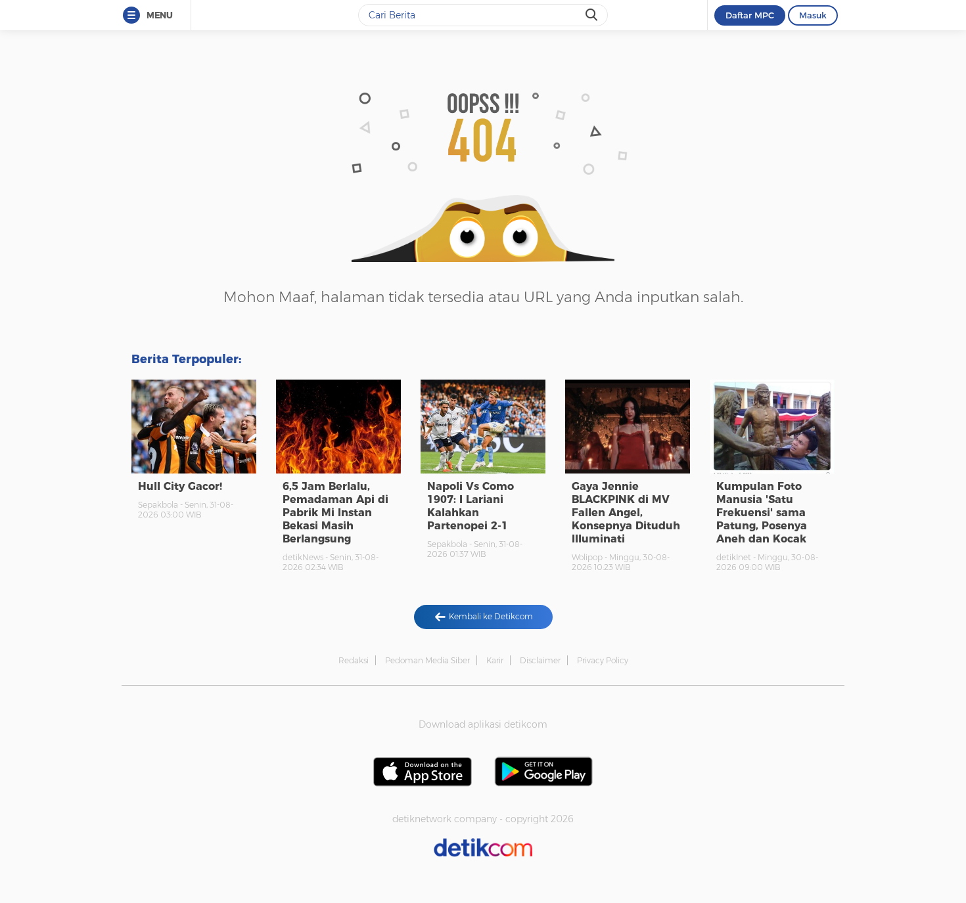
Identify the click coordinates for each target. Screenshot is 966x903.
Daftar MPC (749, 15)
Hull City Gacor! (180, 486)
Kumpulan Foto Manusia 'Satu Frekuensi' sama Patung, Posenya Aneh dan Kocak (761, 512)
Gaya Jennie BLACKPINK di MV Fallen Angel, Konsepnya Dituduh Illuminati (626, 512)
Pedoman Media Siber (427, 660)
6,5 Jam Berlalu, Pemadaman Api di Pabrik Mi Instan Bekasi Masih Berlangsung (335, 512)
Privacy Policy (602, 660)
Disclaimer (540, 660)
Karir (494, 660)
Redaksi (353, 660)
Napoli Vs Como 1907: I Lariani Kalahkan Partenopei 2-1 (470, 506)
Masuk (813, 15)
